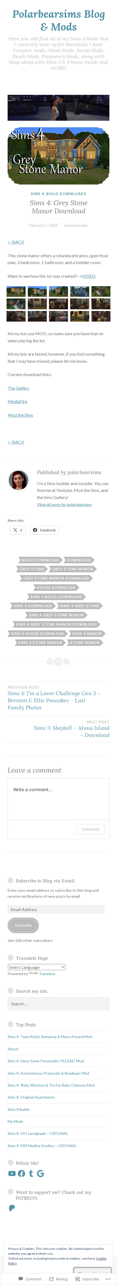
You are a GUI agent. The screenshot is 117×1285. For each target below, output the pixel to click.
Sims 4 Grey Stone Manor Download (56, 624)
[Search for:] (58, 1004)
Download (79, 560)
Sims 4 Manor (87, 633)
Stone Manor (85, 642)
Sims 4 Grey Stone (79, 606)
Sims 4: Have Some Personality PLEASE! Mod (46, 1061)
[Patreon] (12, 1208)
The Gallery (18, 388)
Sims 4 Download (33, 606)
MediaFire (17, 401)
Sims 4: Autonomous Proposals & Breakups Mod (48, 1073)
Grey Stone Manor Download (56, 578)
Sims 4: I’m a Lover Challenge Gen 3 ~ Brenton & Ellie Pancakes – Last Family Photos (54, 698)
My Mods (15, 1121)
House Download (56, 587)
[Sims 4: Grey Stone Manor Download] (58, 156)
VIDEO (89, 276)
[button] (16, 292)
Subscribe (23, 925)
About (13, 1049)
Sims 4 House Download (37, 633)
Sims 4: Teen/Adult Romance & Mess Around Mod (50, 1036)
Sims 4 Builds (19, 1109)
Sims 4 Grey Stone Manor (56, 615)
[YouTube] (12, 1173)
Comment (90, 829)
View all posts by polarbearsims (64, 504)
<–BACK (16, 241)
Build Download (40, 560)
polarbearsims (76, 225)
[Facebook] (21, 1173)
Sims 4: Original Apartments (31, 1097)
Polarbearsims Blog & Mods (58, 20)
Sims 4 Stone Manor (40, 642)
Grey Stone (32, 569)
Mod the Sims (20, 415)
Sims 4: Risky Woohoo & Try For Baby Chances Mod (51, 1085)
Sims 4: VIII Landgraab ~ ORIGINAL (38, 1133)
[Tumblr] (31, 1173)
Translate (47, 973)
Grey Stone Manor (72, 569)
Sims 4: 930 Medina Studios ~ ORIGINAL (42, 1145)
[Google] (40, 1173)
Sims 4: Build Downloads (58, 194)
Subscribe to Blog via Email (45, 881)
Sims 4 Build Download (56, 597)
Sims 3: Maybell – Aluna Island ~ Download (71, 729)
